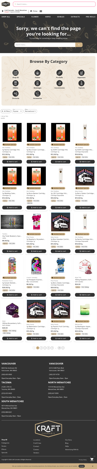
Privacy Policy (83, 459)
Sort (14, 109)
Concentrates (59, 88)
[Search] (79, 45)
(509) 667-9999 (53, 393)
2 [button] (41, 348)
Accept (81, 466)
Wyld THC (78, 277)
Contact (36, 446)
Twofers (4, 234)
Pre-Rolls (90, 17)
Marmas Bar (78, 324)
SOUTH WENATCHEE (13, 401)
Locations (36, 440)
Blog (66, 443)
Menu (26, 109)
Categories (5, 443)
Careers (36, 449)
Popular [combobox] (15, 111)
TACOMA (6, 382)
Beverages (37, 88)
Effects (4, 449)
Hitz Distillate (6, 147)
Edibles (60, 17)
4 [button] (48, 348)
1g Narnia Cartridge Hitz (11, 150)
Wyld (3, 321)
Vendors (36, 453)
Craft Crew (37, 443)
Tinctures (15, 98)
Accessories (37, 98)
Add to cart (13, 162)
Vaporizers (81, 77)
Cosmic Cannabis (32, 277)
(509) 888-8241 (7, 412)
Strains (4, 446)
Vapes (48, 17)
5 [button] (52, 348)
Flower (35, 17)
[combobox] (55, 4)
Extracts (75, 17)
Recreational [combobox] (29, 111)
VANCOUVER (9, 363)
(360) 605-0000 (7, 374)
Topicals (81, 88)
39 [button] (59, 348)
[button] (20, 11)
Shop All (6, 17)
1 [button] (37, 348)
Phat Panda (30, 237)
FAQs (67, 446)
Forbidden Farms (7, 281)
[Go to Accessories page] (37, 94)
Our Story (68, 440)
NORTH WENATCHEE (59, 382)
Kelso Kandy (79, 191)
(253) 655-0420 (7, 393)
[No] (93, 466)
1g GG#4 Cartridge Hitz (59, 150)
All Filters (7, 111)
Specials (21, 17)
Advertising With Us (71, 449)
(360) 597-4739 (54, 374)
